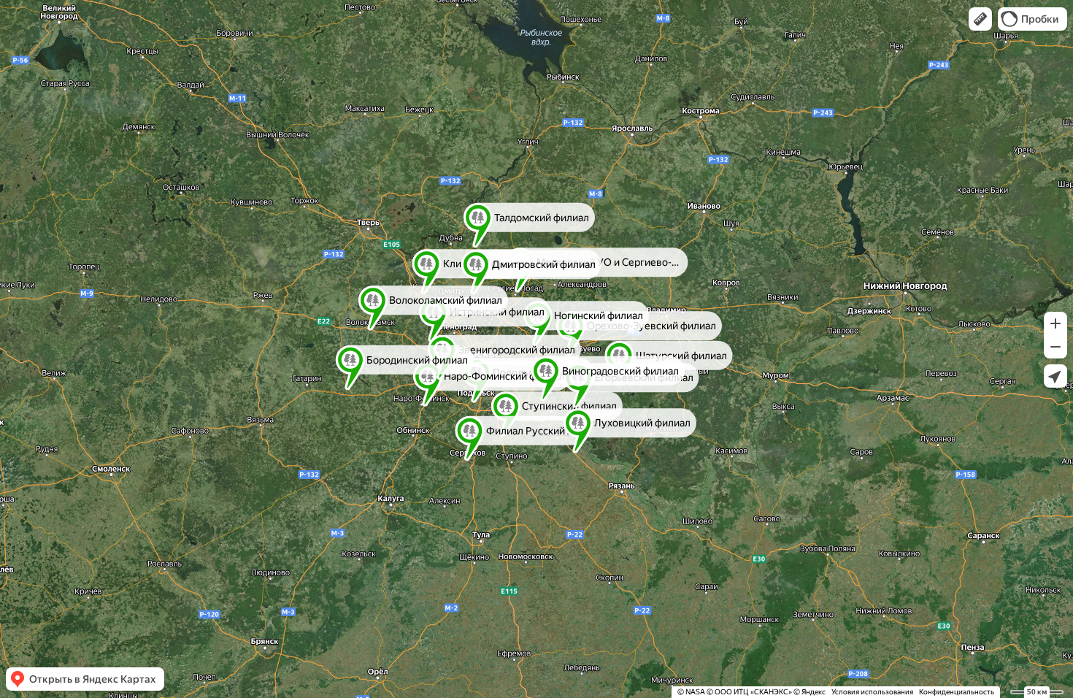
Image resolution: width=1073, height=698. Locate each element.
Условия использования (872, 692)
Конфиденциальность (956, 692)
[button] (980, 19)
